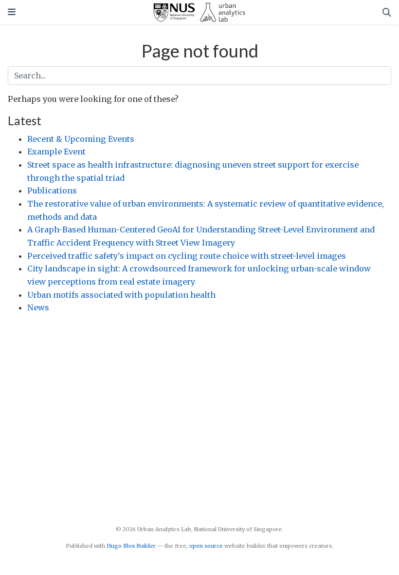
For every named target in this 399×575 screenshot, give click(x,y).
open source (206, 545)
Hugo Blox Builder (131, 545)
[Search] (386, 12)
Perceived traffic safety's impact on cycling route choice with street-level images (186, 256)
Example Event (56, 151)
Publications (52, 190)
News (38, 307)
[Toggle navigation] (12, 12)
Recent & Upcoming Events (80, 139)
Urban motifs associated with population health (121, 295)
